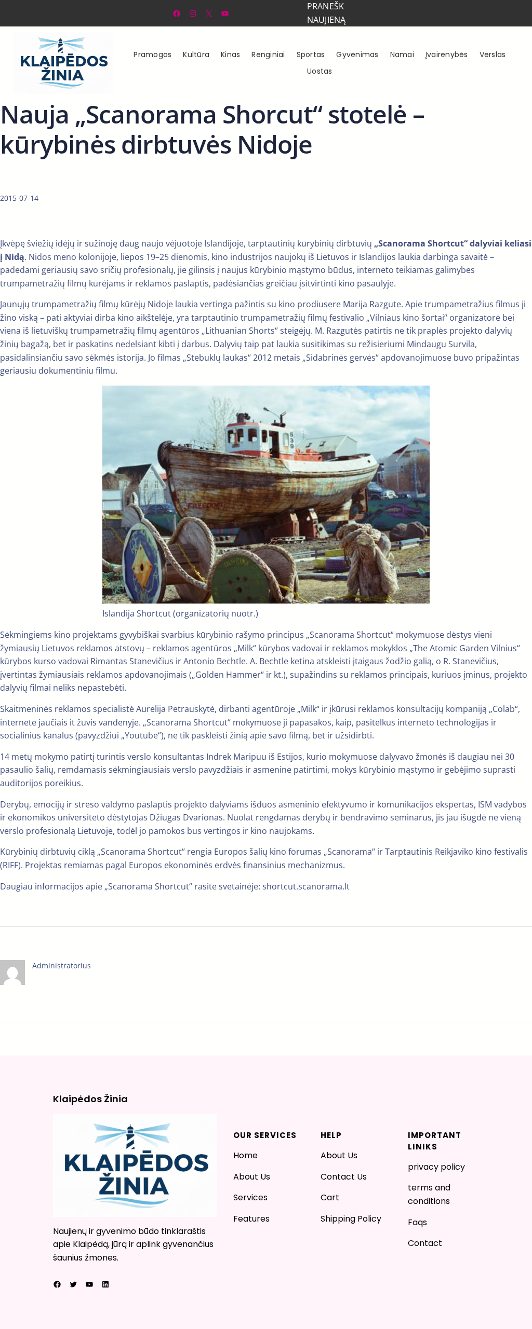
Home (245, 1155)
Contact (425, 1243)
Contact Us (344, 1177)
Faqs (417, 1222)
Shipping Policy (351, 1219)
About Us (251, 1177)
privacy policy (436, 1167)
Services (250, 1197)
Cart (330, 1197)
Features (251, 1219)
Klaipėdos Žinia (90, 1098)
